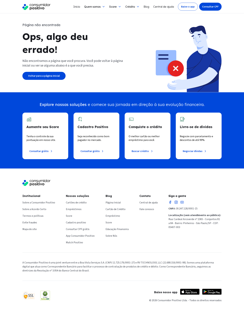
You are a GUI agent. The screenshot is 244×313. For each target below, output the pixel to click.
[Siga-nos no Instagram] (176, 202)
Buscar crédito (140, 151)
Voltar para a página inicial (44, 76)
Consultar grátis (38, 151)
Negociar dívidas (192, 151)
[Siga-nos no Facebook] (170, 202)
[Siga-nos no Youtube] (182, 202)
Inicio (76, 6)
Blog (146, 6)
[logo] (36, 6)
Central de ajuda (163, 6)
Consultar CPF (210, 6)
